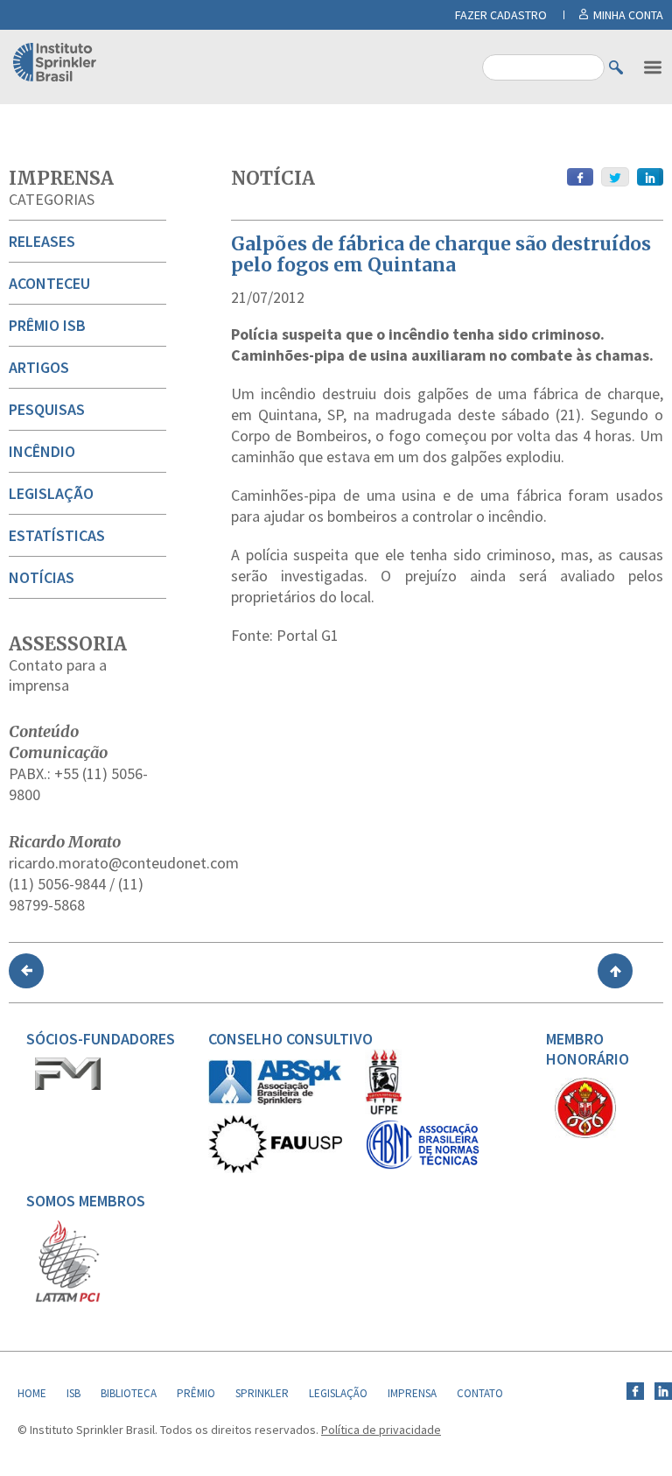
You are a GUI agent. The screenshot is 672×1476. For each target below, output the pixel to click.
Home (32, 1393)
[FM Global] (68, 1085)
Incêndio (42, 451)
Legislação (51, 493)
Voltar (26, 970)
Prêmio (196, 1393)
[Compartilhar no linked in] (650, 177)
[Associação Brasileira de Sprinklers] (274, 1100)
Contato (480, 1393)
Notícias (41, 577)
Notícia (273, 178)
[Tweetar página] (615, 177)
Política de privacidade (381, 1429)
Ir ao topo (615, 970)
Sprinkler (262, 1393)
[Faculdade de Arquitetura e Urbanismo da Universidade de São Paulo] (275, 1169)
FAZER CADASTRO (501, 15)
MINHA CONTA (628, 15)
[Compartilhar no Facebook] (580, 177)
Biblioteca (129, 1393)
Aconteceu (49, 283)
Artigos (39, 367)
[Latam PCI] (68, 1298)
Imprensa (61, 178)
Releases (42, 241)
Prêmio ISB (47, 325)
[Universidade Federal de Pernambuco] (383, 1111)
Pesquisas (47, 409)
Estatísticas (57, 535)
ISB (73, 1393)
